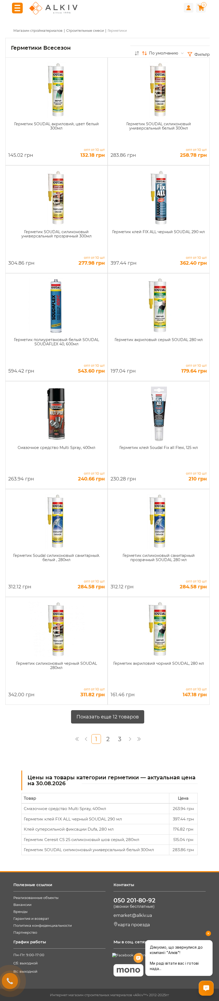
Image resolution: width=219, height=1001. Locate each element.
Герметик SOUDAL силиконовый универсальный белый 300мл (89, 849)
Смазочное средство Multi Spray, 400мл (65, 808)
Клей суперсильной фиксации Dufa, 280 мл (69, 829)
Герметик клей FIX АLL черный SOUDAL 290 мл (73, 819)
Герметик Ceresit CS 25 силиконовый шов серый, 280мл (81, 839)
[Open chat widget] (206, 988)
